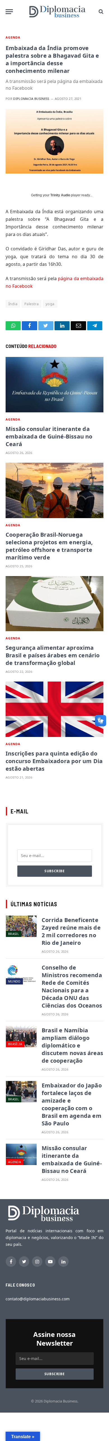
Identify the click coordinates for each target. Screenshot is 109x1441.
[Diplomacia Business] (57, 11)
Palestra (31, 303)
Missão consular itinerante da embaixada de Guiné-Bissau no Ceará (49, 436)
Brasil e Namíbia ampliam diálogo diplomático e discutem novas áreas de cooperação (72, 1045)
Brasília (15, 1044)
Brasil (13, 934)
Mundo (14, 981)
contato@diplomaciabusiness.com (38, 1298)
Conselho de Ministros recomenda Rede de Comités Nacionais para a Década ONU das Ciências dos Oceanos (72, 986)
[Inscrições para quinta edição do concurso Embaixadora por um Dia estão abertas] (54, 709)
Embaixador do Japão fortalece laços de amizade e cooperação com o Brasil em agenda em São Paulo (72, 1104)
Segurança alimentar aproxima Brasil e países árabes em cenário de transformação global (53, 655)
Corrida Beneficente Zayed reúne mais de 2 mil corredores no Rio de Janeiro (71, 931)
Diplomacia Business (31, 98)
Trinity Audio (60, 195)
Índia (12, 303)
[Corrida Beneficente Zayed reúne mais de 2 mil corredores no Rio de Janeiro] (21, 926)
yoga (50, 303)
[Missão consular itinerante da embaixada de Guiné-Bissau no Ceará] (54, 384)
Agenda (13, 37)
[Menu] (9, 11)
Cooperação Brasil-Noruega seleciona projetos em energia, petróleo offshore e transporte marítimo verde (49, 546)
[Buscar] (100, 11)
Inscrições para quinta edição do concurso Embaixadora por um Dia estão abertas (54, 761)
